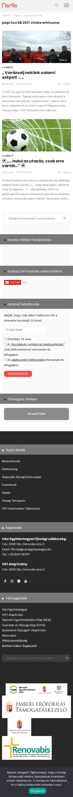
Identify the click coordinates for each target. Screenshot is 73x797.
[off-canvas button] (66, 5)
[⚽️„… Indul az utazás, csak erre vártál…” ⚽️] (36, 135)
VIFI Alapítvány (12, 614)
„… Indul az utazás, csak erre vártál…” (33, 163)
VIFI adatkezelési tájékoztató (21, 508)
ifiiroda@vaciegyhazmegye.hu (31, 549)
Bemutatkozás (11, 461)
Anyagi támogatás (13, 500)
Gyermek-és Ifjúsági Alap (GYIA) (23, 625)
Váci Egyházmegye (14, 609)
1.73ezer (66, 83)
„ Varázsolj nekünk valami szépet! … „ (28, 75)
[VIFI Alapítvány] (36, 414)
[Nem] (68, 782)
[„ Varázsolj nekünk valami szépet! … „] (36, 47)
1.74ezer (66, 172)
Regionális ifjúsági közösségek (21, 477)
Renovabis (9, 635)
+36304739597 (19, 554)
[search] (57, 5)
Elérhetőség (9, 469)
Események (9, 484)
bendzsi (9, 83)
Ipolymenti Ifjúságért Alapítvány (24, 630)
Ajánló (8, 67)
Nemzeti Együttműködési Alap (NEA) (26, 620)
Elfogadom (37, 791)
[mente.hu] (9, 5)
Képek (6, 492)
